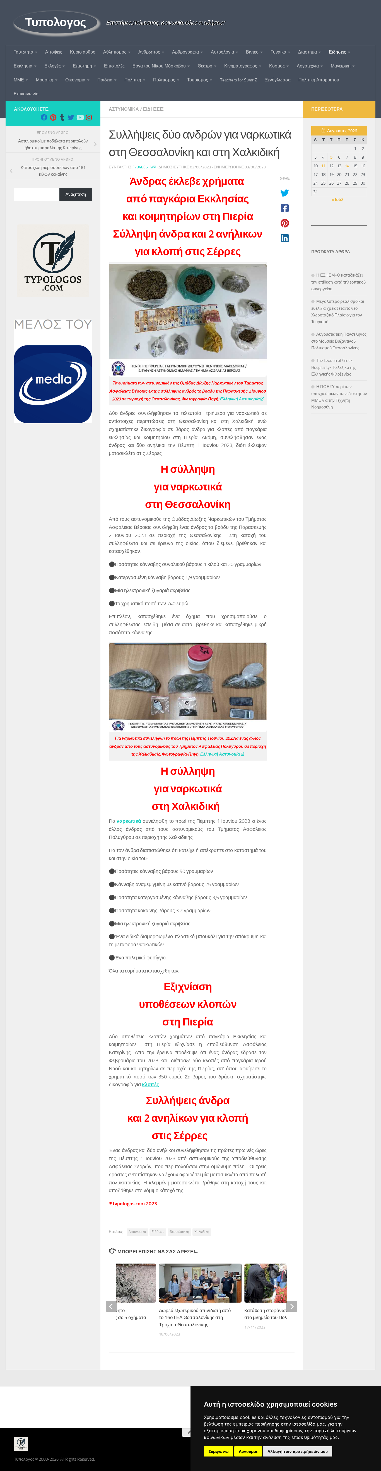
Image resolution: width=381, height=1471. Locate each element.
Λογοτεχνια (308, 66)
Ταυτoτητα (23, 52)
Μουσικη (44, 80)
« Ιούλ (337, 199)
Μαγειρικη (341, 66)
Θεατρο (205, 66)
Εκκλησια (23, 66)
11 (323, 165)
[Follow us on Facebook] (44, 117)
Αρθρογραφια (185, 52)
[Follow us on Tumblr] (62, 117)
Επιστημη (82, 66)
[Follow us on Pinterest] (53, 117)
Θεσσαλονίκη (179, 1232)
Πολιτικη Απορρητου (318, 80)
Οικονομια (75, 80)
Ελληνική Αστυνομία (239, 398)
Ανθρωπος (149, 52)
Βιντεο (252, 52)
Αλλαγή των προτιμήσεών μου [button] (297, 1451)
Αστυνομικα (124, 109)
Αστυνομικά (137, 1232)
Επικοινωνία (26, 93)
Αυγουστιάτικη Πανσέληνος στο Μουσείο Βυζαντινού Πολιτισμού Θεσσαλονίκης (338, 341)
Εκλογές (52, 66)
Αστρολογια (222, 52)
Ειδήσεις (157, 1232)
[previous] (111, 1306)
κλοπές (150, 1085)
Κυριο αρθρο (82, 52)
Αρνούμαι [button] (248, 1451)
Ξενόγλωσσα (278, 80)
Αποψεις (53, 52)
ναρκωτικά (129, 821)
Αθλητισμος (114, 52)
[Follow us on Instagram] (88, 117)
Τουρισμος (197, 80)
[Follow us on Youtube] (79, 117)
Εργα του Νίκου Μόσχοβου (159, 66)
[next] (291, 1306)
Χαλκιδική (201, 1232)
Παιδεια (104, 80)
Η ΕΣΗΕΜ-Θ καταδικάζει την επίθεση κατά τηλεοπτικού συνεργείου (338, 282)
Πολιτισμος (164, 80)
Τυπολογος (55, 22)
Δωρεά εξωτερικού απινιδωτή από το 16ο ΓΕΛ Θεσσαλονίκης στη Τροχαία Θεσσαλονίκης (195, 1317)
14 (347, 165)
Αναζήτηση (76, 194)
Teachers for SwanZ (238, 80)
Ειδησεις (337, 52)
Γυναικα (278, 52)
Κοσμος (277, 66)
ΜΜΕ (19, 80)
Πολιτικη (132, 80)
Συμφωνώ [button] (218, 1451)
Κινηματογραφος (240, 66)
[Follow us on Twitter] (70, 117)
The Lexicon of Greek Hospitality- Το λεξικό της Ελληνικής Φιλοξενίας (333, 367)
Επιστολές (114, 66)
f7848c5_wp (144, 167)
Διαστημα (307, 52)
